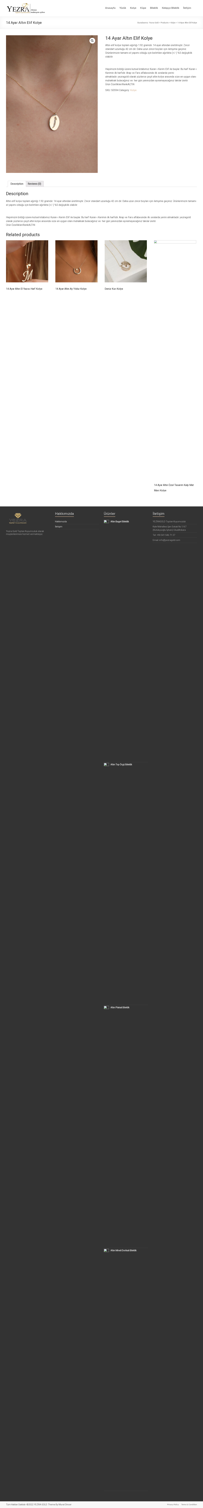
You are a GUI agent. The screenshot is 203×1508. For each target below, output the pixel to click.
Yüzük (122, 8)
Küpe (143, 8)
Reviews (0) (34, 183)
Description (16, 183)
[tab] (17, 184)
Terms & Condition (189, 1504)
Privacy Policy (173, 1504)
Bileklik (154, 8)
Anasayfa (110, 8)
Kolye (133, 8)
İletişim (187, 8)
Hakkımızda (61, 521)
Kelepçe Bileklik (170, 8)
